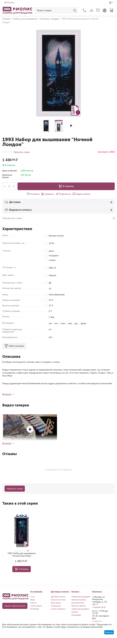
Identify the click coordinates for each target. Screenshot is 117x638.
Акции (32, 600)
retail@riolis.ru (97, 621)
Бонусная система (58, 600)
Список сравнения (58, 609)
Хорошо (109, 632)
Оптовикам (34, 609)
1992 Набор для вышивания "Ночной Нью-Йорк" (21, 554)
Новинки (74, 612)
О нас (32, 597)
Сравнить (49, 194)
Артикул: (103, 152)
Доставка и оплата (58, 597)
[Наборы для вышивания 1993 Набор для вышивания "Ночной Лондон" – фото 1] (58, 73)
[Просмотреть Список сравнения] (91, 10)
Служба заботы (36, 606)
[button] (63, 193)
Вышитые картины (78, 606)
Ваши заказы (56, 603)
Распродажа (76, 615)
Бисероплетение (77, 603)
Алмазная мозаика (78, 600)
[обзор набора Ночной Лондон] (30, 429)
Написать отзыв (21, 152)
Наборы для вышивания (80, 597)
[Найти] (74, 10)
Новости (33, 603)
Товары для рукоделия (80, 609)
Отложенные (56, 606)
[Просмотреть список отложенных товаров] (98, 10)
